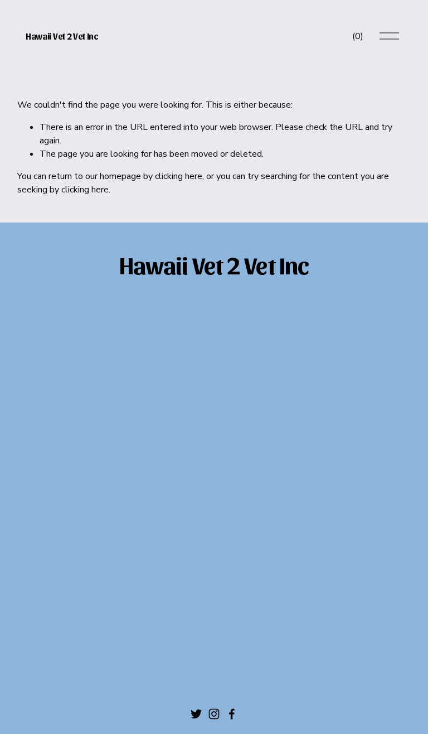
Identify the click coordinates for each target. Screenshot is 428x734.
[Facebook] (231, 713)
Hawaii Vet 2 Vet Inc (62, 36)
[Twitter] (196, 713)
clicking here (178, 176)
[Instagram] (214, 713)
